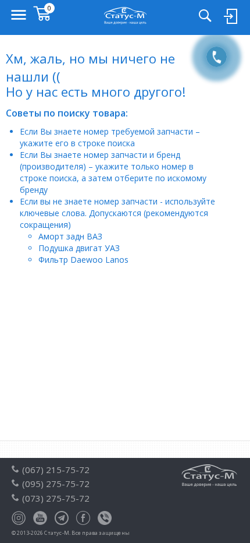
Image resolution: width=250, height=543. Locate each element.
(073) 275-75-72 (56, 498)
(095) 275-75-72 (56, 483)
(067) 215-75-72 (56, 469)
